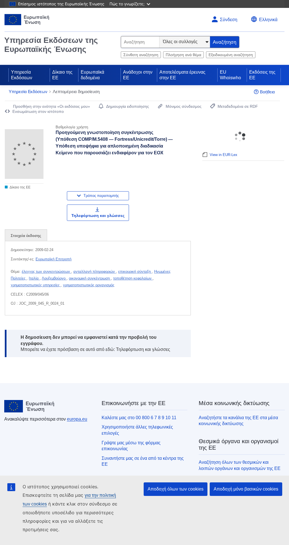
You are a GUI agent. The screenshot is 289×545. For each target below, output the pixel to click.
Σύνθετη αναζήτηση (140, 54)
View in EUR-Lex (223, 155)
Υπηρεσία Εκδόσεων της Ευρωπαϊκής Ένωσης (51, 45)
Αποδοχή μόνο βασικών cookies (246, 489)
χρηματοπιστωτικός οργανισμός (88, 285)
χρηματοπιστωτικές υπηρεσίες (36, 285)
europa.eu (77, 419)
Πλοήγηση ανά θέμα (183, 54)
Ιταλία (34, 278)
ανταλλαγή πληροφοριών (94, 271)
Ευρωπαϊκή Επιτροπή (53, 259)
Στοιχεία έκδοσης (26, 236)
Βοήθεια (267, 91)
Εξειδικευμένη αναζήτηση (231, 54)
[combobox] (140, 42)
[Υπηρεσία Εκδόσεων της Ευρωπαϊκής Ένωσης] (27, 19)
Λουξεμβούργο (54, 278)
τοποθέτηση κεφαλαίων (133, 278)
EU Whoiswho (230, 75)
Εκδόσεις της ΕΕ (262, 75)
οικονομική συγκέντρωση (90, 278)
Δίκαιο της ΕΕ (62, 75)
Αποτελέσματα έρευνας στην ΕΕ (182, 75)
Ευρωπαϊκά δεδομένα (92, 75)
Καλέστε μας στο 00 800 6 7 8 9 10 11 (139, 417)
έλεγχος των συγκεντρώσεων (46, 271)
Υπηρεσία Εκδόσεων (21, 75)
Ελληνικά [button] (268, 19)
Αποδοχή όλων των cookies (175, 489)
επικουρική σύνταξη (135, 271)
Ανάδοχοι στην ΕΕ (137, 75)
